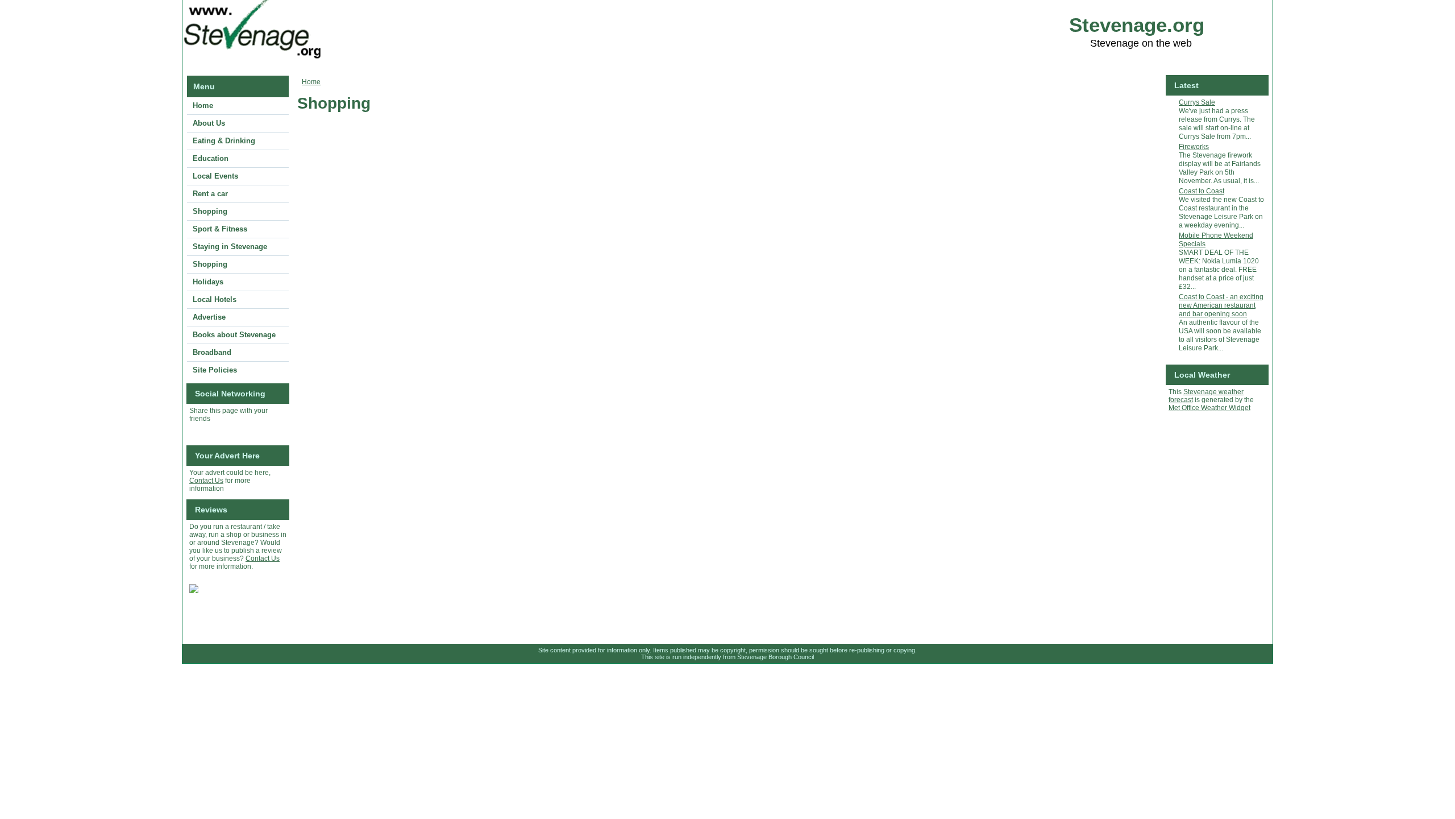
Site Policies (215, 370)
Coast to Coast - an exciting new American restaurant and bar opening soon (1221, 305)
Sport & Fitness (220, 229)
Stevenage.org (1136, 25)
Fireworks (1194, 147)
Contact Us (206, 481)
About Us (209, 123)
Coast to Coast (1201, 191)
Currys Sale (1197, 102)
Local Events (215, 176)
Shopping (210, 211)
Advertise (209, 317)
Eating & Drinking (224, 140)
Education (210, 158)
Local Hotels (214, 299)
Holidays (208, 282)
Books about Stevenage (234, 334)
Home (203, 105)
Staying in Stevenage (230, 246)
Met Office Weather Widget (1209, 408)
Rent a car (210, 193)
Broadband (212, 352)
